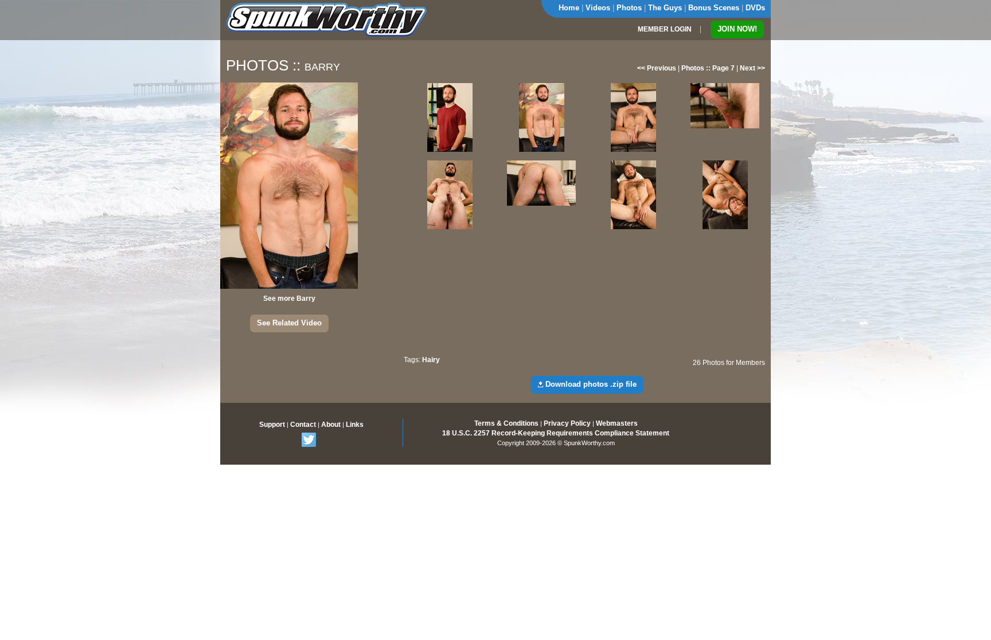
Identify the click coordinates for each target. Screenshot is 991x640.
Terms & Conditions (506, 423)
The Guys (665, 7)
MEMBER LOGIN (665, 29)
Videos (598, 7)
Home (569, 7)
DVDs (755, 7)
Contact (303, 425)
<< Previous (656, 68)
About (331, 425)
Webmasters (617, 423)
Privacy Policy (567, 423)
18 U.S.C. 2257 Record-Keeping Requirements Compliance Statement (555, 433)
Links (355, 425)
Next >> (752, 68)
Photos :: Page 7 (708, 68)
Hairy (431, 360)
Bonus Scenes (713, 7)
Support (272, 425)
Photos (629, 7)
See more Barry (289, 299)
